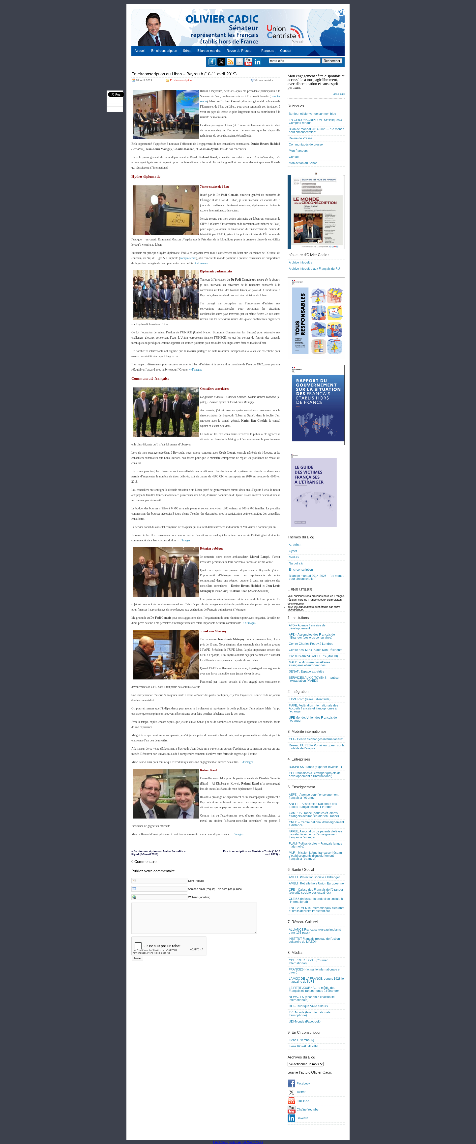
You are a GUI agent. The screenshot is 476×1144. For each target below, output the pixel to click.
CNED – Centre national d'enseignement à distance (316, 824)
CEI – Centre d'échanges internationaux (316, 739)
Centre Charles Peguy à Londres (311, 643)
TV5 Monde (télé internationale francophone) (309, 1014)
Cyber (293, 551)
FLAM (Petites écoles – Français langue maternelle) (315, 845)
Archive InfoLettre (300, 262)
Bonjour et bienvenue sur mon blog (312, 114)
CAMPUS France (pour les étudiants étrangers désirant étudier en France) (314, 814)
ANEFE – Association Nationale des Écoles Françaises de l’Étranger (313, 805)
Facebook (303, 1083)
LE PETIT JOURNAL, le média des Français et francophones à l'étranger (314, 989)
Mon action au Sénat (303, 163)
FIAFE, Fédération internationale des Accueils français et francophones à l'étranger (313, 708)
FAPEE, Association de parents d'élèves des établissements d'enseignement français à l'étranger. (315, 834)
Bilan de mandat (209, 51)
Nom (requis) (196, 880)
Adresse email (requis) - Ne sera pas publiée (215, 888)
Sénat (187, 51)
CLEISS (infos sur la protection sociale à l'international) (316, 900)
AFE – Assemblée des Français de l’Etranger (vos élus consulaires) (312, 636)
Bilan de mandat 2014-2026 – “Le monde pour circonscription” (316, 130)
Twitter (301, 1092)
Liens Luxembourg (301, 1040)
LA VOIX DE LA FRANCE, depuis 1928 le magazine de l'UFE (316, 980)
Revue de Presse (239, 51)
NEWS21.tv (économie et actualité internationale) (312, 998)
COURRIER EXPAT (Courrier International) (308, 962)
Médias (294, 557)
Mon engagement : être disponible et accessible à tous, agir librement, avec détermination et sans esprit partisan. (316, 84)
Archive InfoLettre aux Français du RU (314, 268)
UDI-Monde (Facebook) (305, 1021)
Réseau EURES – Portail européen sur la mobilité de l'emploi (317, 747)
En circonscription (164, 51)
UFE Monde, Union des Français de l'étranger (313, 719)
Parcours (267, 51)
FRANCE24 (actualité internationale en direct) (315, 971)
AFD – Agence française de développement (307, 627)
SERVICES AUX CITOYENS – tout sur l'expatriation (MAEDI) (314, 679)
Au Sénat (295, 545)
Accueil (140, 51)
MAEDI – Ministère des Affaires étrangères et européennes (309, 664)
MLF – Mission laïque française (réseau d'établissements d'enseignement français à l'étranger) (315, 855)
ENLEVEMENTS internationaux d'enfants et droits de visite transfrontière (316, 909)
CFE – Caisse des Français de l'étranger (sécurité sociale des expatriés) (316, 891)
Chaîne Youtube (308, 1109)
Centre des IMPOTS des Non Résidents (315, 650)
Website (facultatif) (199, 897)
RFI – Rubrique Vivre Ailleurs (308, 1006)
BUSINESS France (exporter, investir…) (315, 767)
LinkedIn (302, 1118)
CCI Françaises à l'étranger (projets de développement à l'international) (315, 774)
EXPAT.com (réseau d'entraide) (309, 699)
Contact (285, 51)
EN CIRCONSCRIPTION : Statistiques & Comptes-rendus (315, 121)
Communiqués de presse (306, 144)
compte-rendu (188, 258)
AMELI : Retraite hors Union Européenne (316, 883)
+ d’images (201, 263)
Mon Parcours (298, 150)
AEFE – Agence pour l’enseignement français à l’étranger (313, 796)
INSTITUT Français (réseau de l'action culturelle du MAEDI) (314, 940)
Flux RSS (303, 1101)
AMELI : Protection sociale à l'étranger (314, 877)
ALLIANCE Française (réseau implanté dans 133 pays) (315, 931)
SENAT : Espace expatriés (306, 671)
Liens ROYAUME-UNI (303, 1046)
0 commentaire (264, 80)
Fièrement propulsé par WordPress (238, 1142)
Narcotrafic (296, 563)
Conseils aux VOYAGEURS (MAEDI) (313, 656)
